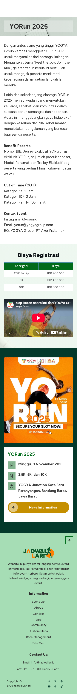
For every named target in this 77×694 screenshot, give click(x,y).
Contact (38, 613)
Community (38, 625)
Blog (38, 619)
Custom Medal (38, 631)
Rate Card (38, 643)
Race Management (38, 637)
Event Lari (38, 601)
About (38, 607)
